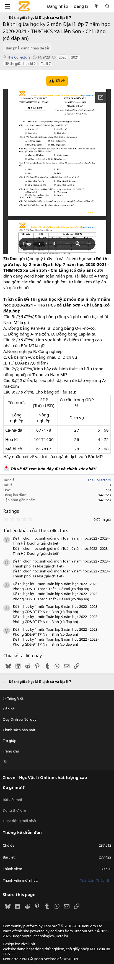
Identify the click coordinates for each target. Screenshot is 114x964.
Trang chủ (11, 751)
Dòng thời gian (15, 810)
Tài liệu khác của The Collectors (35, 530)
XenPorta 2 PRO (16, 958)
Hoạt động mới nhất (20, 820)
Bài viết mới (12, 799)
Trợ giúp (9, 740)
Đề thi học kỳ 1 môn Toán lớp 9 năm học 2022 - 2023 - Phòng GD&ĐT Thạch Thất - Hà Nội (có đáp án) (56, 586)
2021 (75, 57)
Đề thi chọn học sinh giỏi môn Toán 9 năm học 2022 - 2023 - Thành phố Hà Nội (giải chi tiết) (61, 564)
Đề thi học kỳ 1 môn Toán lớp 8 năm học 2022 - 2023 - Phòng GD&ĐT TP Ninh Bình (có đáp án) (56, 632)
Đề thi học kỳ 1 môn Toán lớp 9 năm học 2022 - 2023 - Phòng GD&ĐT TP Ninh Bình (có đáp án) (56, 609)
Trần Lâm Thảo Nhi (95, 880)
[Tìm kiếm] (107, 6)
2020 (62, 57)
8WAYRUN (69, 958)
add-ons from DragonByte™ (73, 930)
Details (61, 935)
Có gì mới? (14, 787)
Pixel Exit (28, 943)
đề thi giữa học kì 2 (20, 63)
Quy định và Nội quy (20, 719)
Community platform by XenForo (53, 925)
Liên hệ (9, 708)
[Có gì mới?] (96, 6)
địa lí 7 (45, 63)
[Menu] (7, 6)
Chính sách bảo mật (19, 729)
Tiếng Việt (15, 698)
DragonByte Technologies (32, 935)
